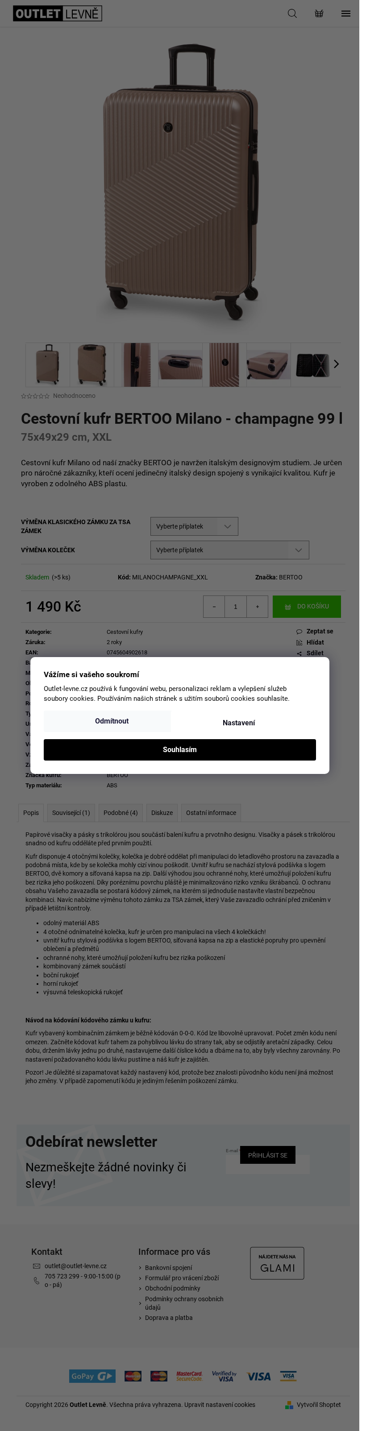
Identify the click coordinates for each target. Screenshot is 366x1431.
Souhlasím (180, 749)
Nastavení (239, 723)
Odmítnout (112, 721)
